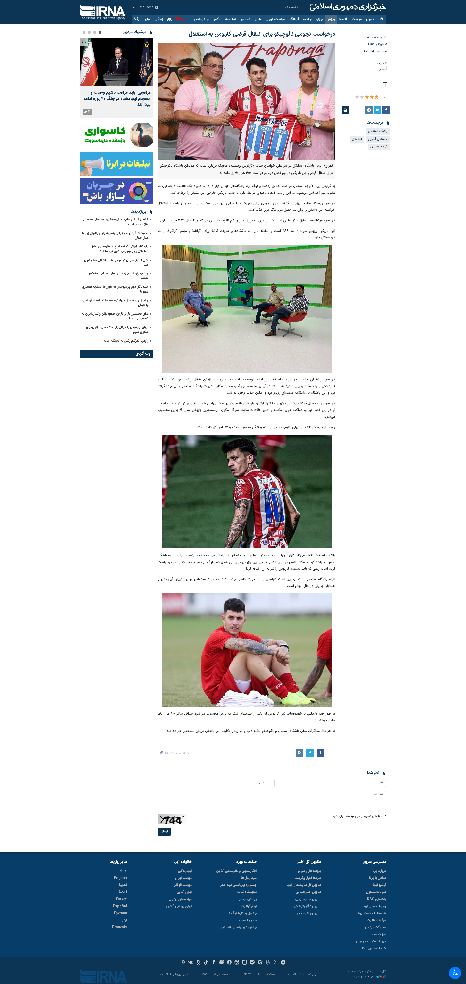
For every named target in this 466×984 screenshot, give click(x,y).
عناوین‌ (370, 19)
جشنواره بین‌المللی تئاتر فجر (238, 927)
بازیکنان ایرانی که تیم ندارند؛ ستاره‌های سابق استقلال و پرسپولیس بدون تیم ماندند (119, 249)
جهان (319, 19)
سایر (147, 19)
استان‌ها (230, 19)
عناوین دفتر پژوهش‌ (307, 906)
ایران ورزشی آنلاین (179, 906)
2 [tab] (94, 32)
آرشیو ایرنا (379, 885)
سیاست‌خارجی (275, 19)
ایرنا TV (180, 19)
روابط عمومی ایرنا (374, 906)
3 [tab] (89, 32)
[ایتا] (237, 963)
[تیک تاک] (206, 963)
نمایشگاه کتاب (247, 892)
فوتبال (377, 69)
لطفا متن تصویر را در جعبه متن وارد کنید (359, 816)
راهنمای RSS (376, 899)
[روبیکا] (268, 963)
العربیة (123, 885)
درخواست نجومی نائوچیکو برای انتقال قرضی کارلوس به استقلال (262, 34)
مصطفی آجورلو (377, 139)
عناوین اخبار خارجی (308, 899)
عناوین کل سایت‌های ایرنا (304, 885)
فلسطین (245, 19)
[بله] (252, 963)
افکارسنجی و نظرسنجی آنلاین (236, 871)
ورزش (330, 19)
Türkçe (121, 899)
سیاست (357, 19)
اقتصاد (343, 19)
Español (120, 906)
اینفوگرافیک (249, 906)
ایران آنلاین (184, 892)
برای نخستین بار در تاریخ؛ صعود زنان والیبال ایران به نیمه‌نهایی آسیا (115, 316)
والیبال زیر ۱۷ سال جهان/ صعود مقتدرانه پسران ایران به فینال (114, 303)
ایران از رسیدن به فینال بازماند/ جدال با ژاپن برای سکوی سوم (117, 330)
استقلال (357, 139)
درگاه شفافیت (376, 920)
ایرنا (347, 7)
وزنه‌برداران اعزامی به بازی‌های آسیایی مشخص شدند (117, 276)
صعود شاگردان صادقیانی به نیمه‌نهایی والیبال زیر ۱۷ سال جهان (115, 236)
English (120, 878)
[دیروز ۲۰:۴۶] (116, 62)
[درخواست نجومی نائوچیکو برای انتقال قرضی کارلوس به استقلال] (246, 101)
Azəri (122, 892)
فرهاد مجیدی (378, 146)
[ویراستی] (221, 963)
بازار (169, 19)
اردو (124, 920)
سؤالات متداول (376, 892)
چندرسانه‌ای (200, 19)
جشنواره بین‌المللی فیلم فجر (238, 885)
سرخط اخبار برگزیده (308, 878)
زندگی (158, 19)
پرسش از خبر (248, 899)
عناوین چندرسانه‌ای (308, 913)
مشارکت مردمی (375, 927)
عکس (216, 19)
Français (119, 927)
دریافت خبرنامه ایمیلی (371, 941)
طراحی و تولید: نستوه (365, 977)
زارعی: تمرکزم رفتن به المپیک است (126, 341)
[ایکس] (275, 963)
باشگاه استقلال (377, 131)
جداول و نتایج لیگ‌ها (242, 913)
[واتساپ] (183, 963)
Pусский (120, 913)
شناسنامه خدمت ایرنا (372, 913)
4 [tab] (84, 32)
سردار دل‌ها (249, 878)
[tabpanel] (116, 78)
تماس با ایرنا (377, 878)
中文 (123, 871)
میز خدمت (379, 934)
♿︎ (455, 972)
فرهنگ (294, 19)
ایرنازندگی (185, 871)
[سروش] (229, 963)
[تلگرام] (283, 963)
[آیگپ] (244, 963)
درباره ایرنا (379, 871)
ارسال (164, 831)
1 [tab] (100, 32)
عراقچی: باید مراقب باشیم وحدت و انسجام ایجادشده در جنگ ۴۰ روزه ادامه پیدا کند (116, 98)
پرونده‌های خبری (309, 871)
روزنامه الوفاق (182, 885)
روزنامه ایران (183, 878)
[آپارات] (260, 963)
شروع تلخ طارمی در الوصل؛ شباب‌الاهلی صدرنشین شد (116, 263)
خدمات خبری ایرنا (374, 948)
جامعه (307, 19)
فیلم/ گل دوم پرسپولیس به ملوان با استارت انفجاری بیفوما (115, 289)
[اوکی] (198, 963)
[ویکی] (190, 963)
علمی (258, 19)
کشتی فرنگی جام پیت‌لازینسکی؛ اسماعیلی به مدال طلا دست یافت (115, 222)
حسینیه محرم (247, 920)
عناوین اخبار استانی (308, 892)
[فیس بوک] (213, 963)
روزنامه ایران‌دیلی (180, 899)
